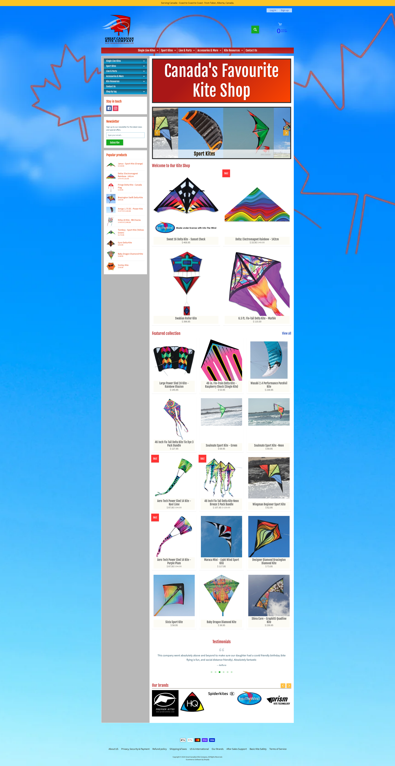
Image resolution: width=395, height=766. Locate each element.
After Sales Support (237, 749)
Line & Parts (187, 51)
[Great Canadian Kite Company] (119, 29)
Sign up (285, 10)
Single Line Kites (148, 51)
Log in (273, 10)
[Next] (286, 133)
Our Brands (218, 749)
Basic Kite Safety (258, 749)
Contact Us (251, 50)
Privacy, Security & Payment (135, 749)
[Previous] (157, 133)
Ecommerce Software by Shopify (197, 759)
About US (113, 749)
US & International (199, 749)
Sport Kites (169, 51)
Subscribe (114, 142)
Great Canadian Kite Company (196, 757)
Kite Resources (234, 51)
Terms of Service (278, 749)
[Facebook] (109, 108)
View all (286, 333)
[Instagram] (115, 108)
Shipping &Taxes (178, 749)
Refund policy (159, 749)
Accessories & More (210, 51)
